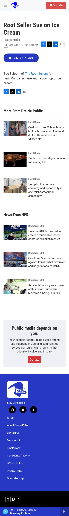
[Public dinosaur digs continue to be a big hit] (15, 159)
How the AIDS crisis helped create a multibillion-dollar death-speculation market (45, 235)
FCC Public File (15, 463)
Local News (34, 122)
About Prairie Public (18, 425)
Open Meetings (15, 478)
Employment (14, 448)
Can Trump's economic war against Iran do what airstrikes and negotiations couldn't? (46, 262)
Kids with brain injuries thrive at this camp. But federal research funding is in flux (46, 289)
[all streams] (64, 511)
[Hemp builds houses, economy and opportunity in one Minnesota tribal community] (15, 185)
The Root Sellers (36, 73)
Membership (14, 440)
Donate (58, 5)
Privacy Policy (14, 471)
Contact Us (13, 433)
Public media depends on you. (34, 330)
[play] (5, 511)
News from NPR (36, 226)
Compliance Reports (18, 455)
